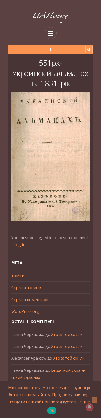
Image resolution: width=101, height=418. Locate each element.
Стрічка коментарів (30, 299)
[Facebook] (50, 49)
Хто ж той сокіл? (66, 334)
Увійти (17, 275)
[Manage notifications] (89, 407)
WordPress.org (25, 311)
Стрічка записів (26, 287)
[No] (94, 400)
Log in (19, 244)
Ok (52, 411)
